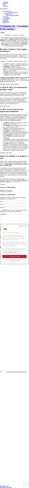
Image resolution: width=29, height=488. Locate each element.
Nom (1, 201)
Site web (2, 207)
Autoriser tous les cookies (14, 256)
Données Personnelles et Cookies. (10, 252)
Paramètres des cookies (14, 260)
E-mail (2, 204)
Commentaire (4, 214)
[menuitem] (16, 12)
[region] (14, 244)
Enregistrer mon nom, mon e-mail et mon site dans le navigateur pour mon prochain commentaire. (14, 210)
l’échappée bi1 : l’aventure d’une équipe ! (14, 27)
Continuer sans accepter (22, 225)
